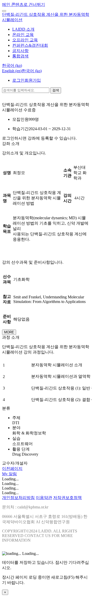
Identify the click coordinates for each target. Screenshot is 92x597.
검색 (55, 90)
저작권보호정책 (67, 497)
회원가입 (33, 80)
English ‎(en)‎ (12, 71)
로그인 (18, 80)
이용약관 (44, 497)
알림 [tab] (13, 474)
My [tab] (5, 474)
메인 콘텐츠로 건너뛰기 (23, 4)
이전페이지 (12, 468)
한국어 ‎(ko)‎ (32, 71)
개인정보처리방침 (18, 497)
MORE (9, 332)
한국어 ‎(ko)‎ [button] (12, 65)
